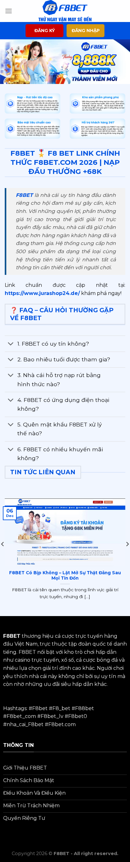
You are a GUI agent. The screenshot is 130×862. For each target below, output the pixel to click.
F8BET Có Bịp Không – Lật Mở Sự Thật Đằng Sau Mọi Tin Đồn (65, 575)
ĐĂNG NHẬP (86, 30)
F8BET (24, 195)
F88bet (84, 708)
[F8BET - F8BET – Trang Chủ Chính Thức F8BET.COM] (65, 11)
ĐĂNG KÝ (44, 30)
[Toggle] (11, 344)
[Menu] (8, 11)
